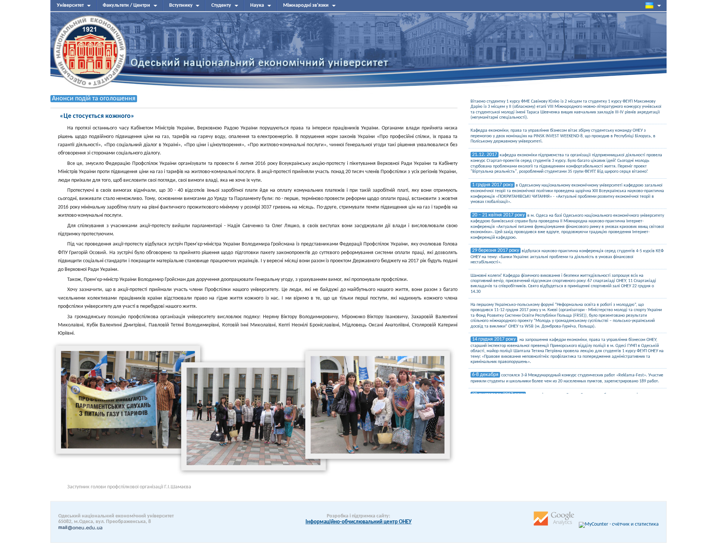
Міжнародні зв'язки (306, 5)
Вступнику (181, 5)
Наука (257, 5)
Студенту (221, 5)
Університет (70, 5)
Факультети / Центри (126, 5)
